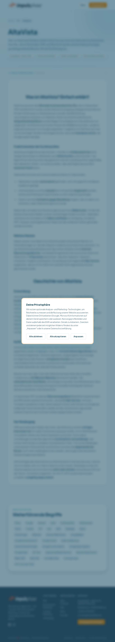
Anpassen (78, 336)
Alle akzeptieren (58, 336)
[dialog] (57, 321)
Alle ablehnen (35, 336)
